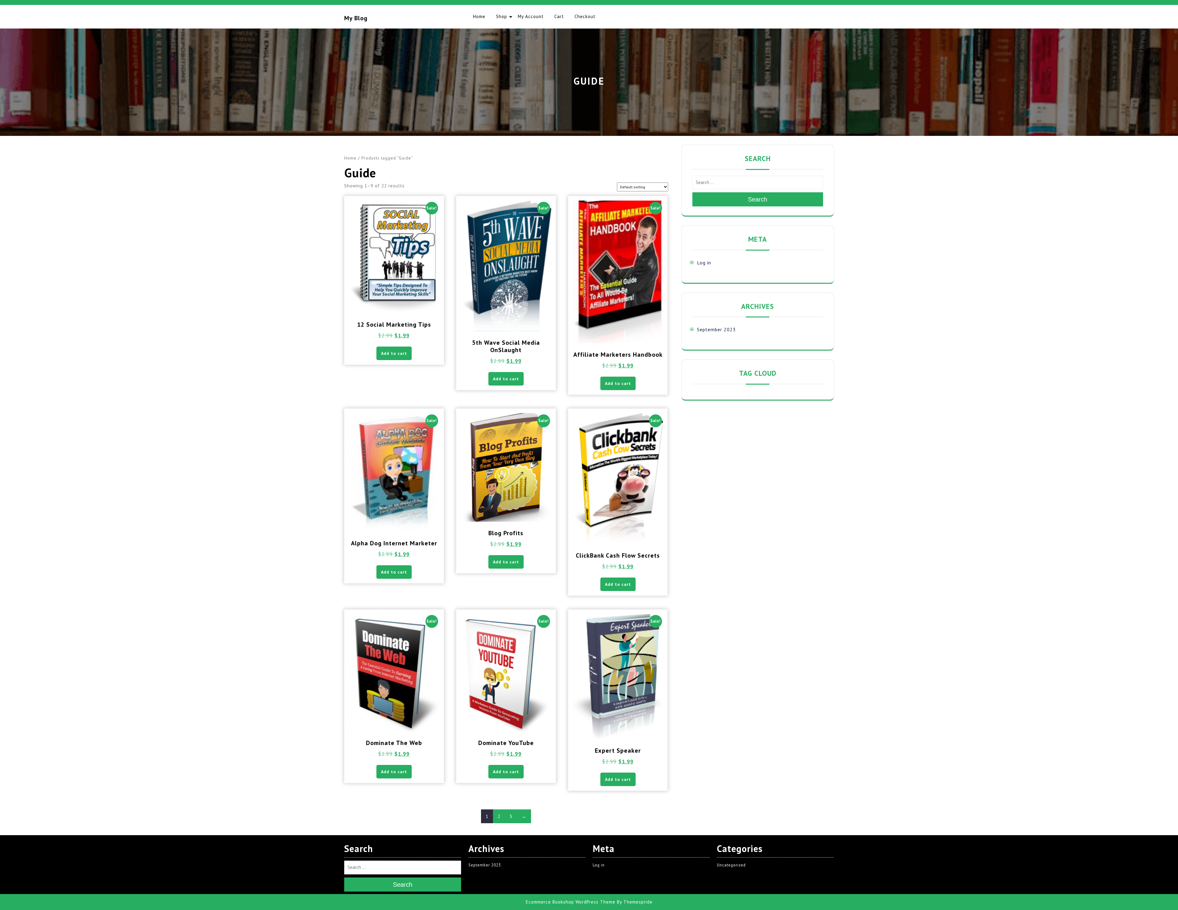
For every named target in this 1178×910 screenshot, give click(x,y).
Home (479, 16)
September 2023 (716, 329)
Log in (704, 262)
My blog (356, 18)
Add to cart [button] (394, 353)
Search (757, 199)
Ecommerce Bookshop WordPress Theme (570, 902)
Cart (559, 16)
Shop (501, 16)
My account (531, 16)
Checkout (585, 16)
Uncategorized (731, 865)
